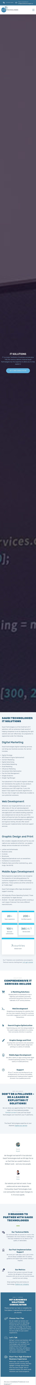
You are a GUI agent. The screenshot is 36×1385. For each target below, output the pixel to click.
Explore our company (22, 1284)
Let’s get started (28, 962)
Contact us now (10, 1112)
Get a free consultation (18, 370)
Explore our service (21, 1125)
